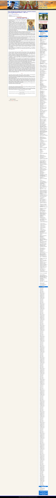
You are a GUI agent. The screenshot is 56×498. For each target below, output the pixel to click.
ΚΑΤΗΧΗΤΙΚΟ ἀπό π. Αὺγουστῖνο (42, 177)
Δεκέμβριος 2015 (42, 402)
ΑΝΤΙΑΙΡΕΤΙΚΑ (41, 94)
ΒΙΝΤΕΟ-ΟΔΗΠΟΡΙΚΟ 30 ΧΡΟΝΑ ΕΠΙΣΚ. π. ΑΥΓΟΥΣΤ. (43, 126)
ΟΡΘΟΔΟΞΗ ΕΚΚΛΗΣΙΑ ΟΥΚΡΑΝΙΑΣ (43, 215)
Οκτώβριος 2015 (42, 404)
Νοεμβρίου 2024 (41, 306)
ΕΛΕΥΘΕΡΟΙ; (41, 151)
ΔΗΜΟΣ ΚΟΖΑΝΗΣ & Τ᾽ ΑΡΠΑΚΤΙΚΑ (43, 133)
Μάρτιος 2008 (41, 484)
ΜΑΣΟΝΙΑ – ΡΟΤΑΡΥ (42, 184)
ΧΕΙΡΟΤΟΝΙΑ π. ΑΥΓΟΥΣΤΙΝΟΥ (44, 281)
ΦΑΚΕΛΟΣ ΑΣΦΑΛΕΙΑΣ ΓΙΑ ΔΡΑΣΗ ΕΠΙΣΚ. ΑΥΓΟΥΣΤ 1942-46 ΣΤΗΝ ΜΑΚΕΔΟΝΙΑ (43, 276)
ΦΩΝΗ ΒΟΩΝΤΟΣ (42, 279)
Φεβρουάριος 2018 (42, 379)
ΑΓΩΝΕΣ (41, 79)
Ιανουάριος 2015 (42, 412)
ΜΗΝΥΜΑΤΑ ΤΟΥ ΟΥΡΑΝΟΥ (43, 192)
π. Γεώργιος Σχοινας (42, 223)
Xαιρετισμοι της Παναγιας (43, 73)
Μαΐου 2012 (41, 441)
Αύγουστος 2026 (42, 287)
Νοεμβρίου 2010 (41, 457)
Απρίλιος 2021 (41, 345)
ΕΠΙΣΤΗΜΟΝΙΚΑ (42, 157)
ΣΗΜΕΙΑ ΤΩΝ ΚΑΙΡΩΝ (42, 253)
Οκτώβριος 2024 (42, 307)
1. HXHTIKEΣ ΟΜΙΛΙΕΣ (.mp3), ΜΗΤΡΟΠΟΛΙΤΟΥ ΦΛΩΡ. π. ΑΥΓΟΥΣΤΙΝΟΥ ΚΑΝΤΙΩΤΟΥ (43, 44)
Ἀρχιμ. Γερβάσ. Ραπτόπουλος (43, 110)
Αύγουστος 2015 (42, 406)
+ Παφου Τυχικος (42, 42)
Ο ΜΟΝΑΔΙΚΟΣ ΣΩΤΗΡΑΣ (43, 204)
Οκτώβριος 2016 (42, 393)
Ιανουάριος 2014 (42, 423)
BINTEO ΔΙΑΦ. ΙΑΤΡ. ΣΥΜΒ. (43, 50)
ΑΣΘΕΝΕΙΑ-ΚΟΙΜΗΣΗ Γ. (43, 111)
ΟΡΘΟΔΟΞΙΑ (41, 216)
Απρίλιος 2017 (41, 388)
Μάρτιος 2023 (41, 324)
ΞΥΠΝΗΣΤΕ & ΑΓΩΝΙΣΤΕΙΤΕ (43, 202)
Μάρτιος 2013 (41, 432)
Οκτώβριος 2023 (42, 318)
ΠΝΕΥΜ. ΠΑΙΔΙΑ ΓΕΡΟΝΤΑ (43, 241)
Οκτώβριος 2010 (42, 458)
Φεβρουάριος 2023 (42, 325)
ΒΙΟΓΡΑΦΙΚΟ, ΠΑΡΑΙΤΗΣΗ (43, 128)
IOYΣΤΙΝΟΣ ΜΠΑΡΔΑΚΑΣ (43, 60)
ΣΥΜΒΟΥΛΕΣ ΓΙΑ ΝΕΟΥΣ (43, 262)
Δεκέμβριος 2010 (42, 456)
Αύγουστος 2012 (42, 438)
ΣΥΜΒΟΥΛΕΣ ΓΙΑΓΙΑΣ (42, 263)
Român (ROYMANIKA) (42, 71)
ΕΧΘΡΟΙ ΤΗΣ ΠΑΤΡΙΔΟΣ (43, 163)
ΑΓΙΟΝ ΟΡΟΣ (41, 76)
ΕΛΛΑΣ (41, 152)
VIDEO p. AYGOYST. (42, 72)
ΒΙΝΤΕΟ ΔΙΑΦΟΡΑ (42, 123)
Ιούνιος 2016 (41, 397)
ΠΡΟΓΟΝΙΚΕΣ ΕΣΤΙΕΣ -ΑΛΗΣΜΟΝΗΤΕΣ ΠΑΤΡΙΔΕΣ (43, 246)
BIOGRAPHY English (42, 53)
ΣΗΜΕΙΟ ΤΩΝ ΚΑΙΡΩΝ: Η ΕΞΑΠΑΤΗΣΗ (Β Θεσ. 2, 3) (43, 254)
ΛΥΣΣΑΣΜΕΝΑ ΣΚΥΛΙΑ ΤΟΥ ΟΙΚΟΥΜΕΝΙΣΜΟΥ (43, 183)
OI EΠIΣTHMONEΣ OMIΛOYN (43, 67)
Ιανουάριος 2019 (42, 369)
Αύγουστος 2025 (42, 298)
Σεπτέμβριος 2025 (42, 297)
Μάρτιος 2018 (41, 378)
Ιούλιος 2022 (41, 331)
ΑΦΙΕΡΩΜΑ (41, 114)
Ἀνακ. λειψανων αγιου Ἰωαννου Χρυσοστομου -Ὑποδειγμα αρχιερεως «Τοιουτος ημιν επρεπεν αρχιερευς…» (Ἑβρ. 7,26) (22, 12)
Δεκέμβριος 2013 (42, 424)
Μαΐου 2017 (41, 387)
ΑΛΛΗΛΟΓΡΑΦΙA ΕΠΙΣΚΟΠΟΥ (43, 89)
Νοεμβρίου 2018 (41, 371)
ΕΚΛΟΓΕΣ (41, 146)
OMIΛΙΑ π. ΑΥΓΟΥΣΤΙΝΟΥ (43, 69)
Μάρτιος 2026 (41, 292)
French (40, 58)
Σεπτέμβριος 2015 (42, 405)
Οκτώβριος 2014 (42, 415)
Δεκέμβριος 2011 (42, 445)
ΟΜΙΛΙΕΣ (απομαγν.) (42, 212)
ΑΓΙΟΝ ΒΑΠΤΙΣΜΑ (42, 75)
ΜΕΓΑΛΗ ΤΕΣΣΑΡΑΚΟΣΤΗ (43, 186)
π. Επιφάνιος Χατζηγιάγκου (43, 224)
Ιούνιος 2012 (41, 440)
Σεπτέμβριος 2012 (42, 437)
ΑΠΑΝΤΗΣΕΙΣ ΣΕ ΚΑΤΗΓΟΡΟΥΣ (15, 9)
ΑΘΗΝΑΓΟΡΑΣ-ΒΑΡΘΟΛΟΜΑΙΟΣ (42, 85)
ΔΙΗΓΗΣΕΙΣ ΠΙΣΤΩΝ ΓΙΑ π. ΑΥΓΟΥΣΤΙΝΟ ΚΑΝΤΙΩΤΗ (43, 138)
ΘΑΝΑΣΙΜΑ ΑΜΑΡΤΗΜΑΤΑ (43, 169)
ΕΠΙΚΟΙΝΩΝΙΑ (21, 9)
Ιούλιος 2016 (41, 396)
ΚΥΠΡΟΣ (41, 180)
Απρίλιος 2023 (41, 323)
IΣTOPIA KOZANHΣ (42, 61)
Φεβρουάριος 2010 (42, 465)
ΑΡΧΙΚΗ (9, 9)
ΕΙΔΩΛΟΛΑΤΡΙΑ (42, 145)
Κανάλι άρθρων (42, 488)
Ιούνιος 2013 (41, 429)
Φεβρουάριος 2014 (42, 422)
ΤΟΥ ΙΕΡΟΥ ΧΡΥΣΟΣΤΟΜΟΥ (43, 273)
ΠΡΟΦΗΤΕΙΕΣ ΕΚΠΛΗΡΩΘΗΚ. (27, 9)
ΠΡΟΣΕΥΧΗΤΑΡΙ (42, 249)
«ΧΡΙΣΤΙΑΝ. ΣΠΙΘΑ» (42, 41)
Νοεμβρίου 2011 (41, 446)
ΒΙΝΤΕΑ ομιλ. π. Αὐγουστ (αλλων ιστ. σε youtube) (43, 120)
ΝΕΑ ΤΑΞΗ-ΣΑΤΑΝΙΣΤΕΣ (43, 199)
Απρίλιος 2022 (41, 334)
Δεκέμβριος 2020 (42, 348)
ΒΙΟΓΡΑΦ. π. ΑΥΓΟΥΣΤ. (43, 127)
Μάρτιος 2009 (41, 475)
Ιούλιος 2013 (41, 428)
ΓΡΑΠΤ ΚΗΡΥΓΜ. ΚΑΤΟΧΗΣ (43, 129)
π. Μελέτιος (41, 228)
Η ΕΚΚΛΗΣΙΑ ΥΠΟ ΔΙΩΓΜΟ (43, 164)
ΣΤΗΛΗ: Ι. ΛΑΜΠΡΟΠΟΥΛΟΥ (43, 256)
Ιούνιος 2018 (41, 375)
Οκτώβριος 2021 (42, 339)
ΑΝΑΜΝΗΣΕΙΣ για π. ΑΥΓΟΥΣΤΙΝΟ (42, 92)
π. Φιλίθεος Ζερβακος (42, 229)
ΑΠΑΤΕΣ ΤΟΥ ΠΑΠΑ (42, 101)
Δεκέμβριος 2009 (42, 467)
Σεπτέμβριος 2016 (42, 394)
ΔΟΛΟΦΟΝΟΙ (41, 140)
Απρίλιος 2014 (41, 420)
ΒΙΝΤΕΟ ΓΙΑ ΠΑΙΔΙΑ (42, 122)
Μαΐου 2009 (41, 473)
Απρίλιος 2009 (41, 474)
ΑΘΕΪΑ (40, 82)
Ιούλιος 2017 (41, 385)
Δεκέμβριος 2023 (42, 316)
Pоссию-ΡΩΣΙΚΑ (42, 70)
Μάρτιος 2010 (41, 464)
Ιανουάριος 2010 (42, 466)
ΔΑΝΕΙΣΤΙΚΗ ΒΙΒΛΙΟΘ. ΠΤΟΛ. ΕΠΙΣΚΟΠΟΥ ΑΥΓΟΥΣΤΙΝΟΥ (43, 131)
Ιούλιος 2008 (41, 482)
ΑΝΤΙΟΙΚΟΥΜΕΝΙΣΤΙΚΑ (43, 96)
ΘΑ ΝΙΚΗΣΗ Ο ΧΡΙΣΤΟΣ (43, 168)
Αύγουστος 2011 (42, 449)
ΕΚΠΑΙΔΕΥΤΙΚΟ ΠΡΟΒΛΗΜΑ (43, 147)
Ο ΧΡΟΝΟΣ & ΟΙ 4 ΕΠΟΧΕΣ (43, 205)
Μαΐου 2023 (41, 322)
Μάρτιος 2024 (41, 313)
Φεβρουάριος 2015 (42, 411)
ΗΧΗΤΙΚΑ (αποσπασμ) (42, 166)
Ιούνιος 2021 (41, 343)
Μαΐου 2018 (41, 376)
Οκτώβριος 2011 (42, 447)
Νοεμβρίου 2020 (41, 349)
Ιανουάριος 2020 (42, 358)
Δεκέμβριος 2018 (42, 370)
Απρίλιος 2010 (41, 463)
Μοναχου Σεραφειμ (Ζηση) (43, 196)
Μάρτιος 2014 (41, 421)
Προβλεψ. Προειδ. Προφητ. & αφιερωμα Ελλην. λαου (43, 244)
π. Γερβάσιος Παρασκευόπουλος (44, 221)
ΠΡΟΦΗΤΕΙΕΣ (41, 250)
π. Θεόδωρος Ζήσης (42, 225)
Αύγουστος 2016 (42, 395)
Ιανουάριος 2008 (42, 485)
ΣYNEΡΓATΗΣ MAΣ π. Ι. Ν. (43, 252)
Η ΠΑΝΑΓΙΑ (41, 165)
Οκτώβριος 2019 (42, 361)
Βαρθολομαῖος (41, 115)
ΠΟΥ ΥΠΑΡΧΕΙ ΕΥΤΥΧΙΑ (43, 243)
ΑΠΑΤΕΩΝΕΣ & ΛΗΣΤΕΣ (43, 102)
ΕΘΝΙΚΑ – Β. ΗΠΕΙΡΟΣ (42, 144)
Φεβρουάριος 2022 (42, 336)
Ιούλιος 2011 (41, 450)
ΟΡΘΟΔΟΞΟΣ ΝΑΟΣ (42, 217)
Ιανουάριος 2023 (42, 326)
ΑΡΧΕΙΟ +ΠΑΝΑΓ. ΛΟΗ (42, 108)
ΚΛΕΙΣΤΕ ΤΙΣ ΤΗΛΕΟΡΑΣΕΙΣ (43, 178)
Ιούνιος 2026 (41, 289)
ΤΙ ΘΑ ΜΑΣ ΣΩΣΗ (42, 270)
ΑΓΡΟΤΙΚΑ (41, 78)
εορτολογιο (16, 13)
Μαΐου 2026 (41, 290)
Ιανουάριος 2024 (42, 315)
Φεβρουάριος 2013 (42, 433)
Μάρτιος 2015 (41, 410)
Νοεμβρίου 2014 (41, 414)
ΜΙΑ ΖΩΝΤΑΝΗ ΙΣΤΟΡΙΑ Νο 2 (43, 195)
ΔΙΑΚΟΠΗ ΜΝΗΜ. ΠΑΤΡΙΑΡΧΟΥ (44, 135)
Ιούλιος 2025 (41, 299)
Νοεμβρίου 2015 (41, 403)
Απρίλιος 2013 (41, 431)
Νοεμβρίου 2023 (41, 317)
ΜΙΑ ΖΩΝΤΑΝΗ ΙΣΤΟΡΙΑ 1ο (43, 194)
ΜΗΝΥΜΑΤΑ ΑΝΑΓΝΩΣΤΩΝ (43, 190)
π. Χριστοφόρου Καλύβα (43, 230)
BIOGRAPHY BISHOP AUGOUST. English (42, 52)
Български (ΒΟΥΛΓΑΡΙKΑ (43, 284)
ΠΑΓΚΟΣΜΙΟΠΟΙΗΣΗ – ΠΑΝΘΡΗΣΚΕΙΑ (42, 231)
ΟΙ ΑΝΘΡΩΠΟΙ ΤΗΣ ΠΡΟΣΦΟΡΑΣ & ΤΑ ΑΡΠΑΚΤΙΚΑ (44, 206)
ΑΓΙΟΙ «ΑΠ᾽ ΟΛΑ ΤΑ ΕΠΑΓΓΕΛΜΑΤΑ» (42, 74)
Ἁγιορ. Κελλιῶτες (42, 77)
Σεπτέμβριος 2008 (42, 480)
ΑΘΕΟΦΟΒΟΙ (41, 83)
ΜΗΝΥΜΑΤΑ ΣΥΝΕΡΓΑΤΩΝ (43, 191)
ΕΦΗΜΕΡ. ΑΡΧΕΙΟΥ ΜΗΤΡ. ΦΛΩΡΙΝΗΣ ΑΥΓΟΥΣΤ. (43, 162)
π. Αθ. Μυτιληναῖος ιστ (42, 218)
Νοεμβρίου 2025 (41, 295)
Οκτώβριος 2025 (42, 296)
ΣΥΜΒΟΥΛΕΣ (41, 261)
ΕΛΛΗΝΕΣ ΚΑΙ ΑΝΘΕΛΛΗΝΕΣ (43, 153)
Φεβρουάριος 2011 (42, 454)
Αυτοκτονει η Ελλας (42, 112)
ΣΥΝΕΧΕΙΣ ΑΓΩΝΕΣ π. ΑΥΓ (43, 266)
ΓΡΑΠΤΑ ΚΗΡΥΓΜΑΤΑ (42, 130)
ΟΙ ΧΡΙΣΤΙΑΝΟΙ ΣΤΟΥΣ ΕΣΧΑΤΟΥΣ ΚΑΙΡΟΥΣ (42, 210)
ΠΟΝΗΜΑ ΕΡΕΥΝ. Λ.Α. (42, 242)
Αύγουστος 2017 (42, 384)
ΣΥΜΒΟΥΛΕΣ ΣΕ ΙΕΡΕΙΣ (43, 265)
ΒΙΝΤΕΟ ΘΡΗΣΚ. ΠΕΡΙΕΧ (43, 124)
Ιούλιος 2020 (41, 353)
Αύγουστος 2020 (42, 352)
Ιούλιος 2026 (41, 288)
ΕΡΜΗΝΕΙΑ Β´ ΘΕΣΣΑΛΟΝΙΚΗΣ (44, 158)
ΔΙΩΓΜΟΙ (41, 139)
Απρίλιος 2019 (41, 366)
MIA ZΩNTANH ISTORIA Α (43, 66)
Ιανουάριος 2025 (42, 304)
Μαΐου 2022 (41, 333)
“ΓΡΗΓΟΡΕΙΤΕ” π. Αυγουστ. (43, 37)
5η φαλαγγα (41, 45)
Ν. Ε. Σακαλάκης (42, 197)
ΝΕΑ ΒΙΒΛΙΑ (41, 198)
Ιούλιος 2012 (41, 439)
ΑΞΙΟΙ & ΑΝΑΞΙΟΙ (42, 97)
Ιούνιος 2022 (41, 332)
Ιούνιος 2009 (41, 472)
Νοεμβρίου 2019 (41, 360)
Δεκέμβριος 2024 (42, 305)
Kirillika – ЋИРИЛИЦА (42, 62)
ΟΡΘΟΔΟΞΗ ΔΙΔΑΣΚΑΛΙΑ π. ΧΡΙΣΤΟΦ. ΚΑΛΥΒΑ (43, 213)
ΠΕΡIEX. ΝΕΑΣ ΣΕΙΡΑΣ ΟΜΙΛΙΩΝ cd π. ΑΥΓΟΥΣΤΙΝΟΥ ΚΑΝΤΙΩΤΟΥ (43, 240)
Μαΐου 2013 (41, 430)
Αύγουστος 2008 (42, 481)
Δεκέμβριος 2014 (42, 413)
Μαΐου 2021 (41, 344)
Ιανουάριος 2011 (42, 455)
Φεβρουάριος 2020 (42, 357)
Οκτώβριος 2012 (42, 436)
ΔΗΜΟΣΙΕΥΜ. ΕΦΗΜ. (42, 134)
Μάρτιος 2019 (41, 367)
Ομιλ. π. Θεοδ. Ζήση (42, 211)
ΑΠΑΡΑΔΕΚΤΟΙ (42, 100)
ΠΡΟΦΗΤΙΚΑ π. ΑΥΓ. (42, 251)
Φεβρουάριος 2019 (42, 368)
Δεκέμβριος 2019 (42, 359)
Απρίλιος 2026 (41, 291)
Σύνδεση (41, 487)
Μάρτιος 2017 (41, 389)
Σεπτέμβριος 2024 (42, 308)
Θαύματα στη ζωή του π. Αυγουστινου (43, 171)
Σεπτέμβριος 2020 (42, 351)
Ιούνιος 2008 (41, 483)
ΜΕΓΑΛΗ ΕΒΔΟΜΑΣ (42, 185)
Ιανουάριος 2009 (42, 477)
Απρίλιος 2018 (41, 377)
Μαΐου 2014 (41, 419)
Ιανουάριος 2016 (42, 401)
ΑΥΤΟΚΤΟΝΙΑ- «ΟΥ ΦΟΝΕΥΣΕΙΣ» (42, 113)
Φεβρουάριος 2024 (42, 314)
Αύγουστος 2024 (42, 309)
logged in (13, 100)
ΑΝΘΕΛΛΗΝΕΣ (41, 93)
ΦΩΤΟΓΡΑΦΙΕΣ (42, 280)
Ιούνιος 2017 (41, 386)
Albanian (41, 46)
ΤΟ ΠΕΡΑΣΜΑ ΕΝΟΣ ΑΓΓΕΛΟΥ (43, 271)
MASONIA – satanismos (43, 65)
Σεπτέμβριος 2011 (42, 448)
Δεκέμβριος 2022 (42, 327)
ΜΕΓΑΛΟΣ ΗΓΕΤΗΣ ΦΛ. (43, 33)
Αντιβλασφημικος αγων (42, 95)
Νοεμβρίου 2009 (41, 468)
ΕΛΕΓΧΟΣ (41, 150)
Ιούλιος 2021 (41, 342)
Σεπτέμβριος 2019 (42, 362)
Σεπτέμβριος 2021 (42, 340)
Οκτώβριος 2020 (42, 350)
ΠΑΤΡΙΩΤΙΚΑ (41, 237)
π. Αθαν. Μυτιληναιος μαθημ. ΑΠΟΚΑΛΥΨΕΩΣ (43, 219)
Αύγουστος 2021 (42, 341)
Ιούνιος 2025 (41, 300)
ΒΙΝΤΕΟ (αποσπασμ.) (42, 121)
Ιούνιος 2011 (41, 451)
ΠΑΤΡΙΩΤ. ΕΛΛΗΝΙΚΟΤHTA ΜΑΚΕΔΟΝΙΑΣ (43, 236)
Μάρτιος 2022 (41, 335)
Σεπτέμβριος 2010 (42, 459)
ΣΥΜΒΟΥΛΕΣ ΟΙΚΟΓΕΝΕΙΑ (43, 264)
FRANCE (41, 57)
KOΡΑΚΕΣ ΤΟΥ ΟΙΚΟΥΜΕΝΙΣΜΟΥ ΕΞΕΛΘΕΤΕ (43, 63)
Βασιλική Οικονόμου (42, 116)
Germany (41, 59)
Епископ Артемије (42, 285)
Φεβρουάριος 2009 (42, 476)
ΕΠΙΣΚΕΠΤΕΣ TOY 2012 (43, 156)
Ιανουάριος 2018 (42, 380)
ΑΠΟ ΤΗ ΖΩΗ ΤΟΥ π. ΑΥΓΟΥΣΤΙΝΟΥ (42, 104)
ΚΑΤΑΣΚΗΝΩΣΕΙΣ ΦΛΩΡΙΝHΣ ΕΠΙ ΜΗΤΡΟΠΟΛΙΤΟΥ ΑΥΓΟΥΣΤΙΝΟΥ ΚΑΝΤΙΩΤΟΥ (43, 175)
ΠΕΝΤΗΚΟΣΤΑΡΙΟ (42, 238)
